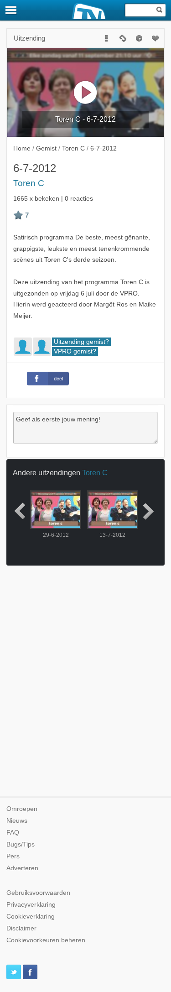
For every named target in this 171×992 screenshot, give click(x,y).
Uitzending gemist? (81, 341)
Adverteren (22, 868)
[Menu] (11, 10)
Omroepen (21, 808)
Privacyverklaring (31, 904)
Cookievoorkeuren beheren (45, 940)
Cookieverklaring (30, 916)
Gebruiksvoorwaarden (38, 892)
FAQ (12, 832)
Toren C (28, 183)
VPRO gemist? (75, 351)
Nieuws (16, 820)
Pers (13, 856)
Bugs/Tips (20, 844)
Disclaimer (21, 928)
